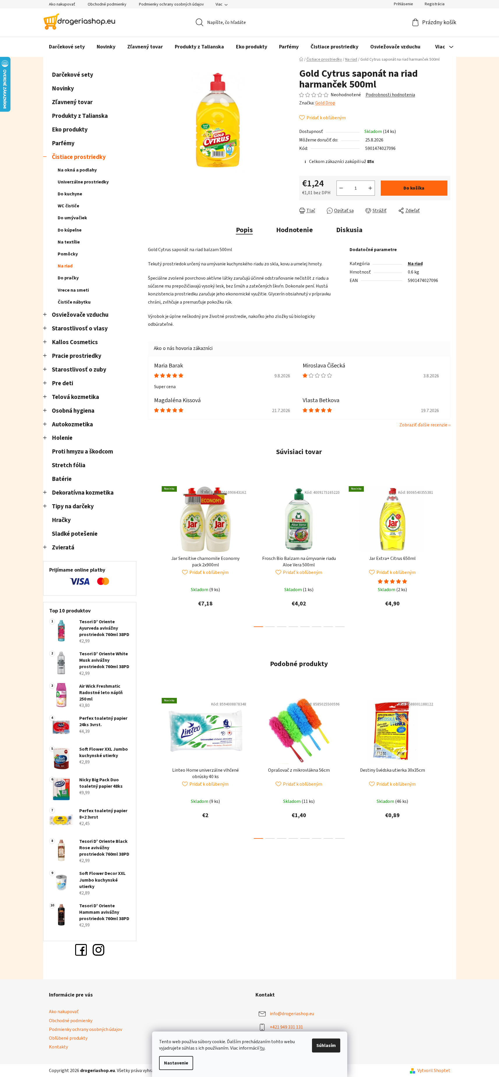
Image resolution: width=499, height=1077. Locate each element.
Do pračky (68, 278)
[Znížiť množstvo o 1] (341, 188)
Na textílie (69, 242)
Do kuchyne (70, 194)
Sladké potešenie (75, 534)
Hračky (62, 520)
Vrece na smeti (73, 290)
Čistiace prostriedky (79, 157)
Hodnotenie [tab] (294, 230)
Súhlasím (326, 1045)
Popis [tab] (244, 230)
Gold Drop (325, 103)
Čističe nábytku (74, 302)
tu (262, 1048)
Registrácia (435, 4)
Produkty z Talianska (80, 116)
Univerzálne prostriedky (83, 182)
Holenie (62, 438)
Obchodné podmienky (107, 4)
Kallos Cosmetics (75, 342)
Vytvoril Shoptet (433, 1070)
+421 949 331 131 (286, 1027)
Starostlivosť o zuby (79, 369)
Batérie (62, 479)
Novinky (63, 88)
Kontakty (58, 1047)
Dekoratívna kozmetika (83, 492)
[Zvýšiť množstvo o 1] (370, 188)
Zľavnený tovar (72, 102)
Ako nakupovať (62, 4)
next (445, 555)
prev (152, 555)
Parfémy (63, 143)
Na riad (65, 266)
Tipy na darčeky (73, 506)
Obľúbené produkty (68, 1038)
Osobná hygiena (73, 411)
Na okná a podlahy (77, 170)
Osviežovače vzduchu (80, 315)
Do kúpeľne (70, 230)
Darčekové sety (72, 75)
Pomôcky (68, 254)
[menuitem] (67, 47)
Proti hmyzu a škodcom (82, 451)
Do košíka (413, 188)
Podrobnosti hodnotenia (390, 95)
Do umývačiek (72, 218)
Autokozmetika (72, 424)
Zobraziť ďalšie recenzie (423, 425)
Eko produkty (70, 129)
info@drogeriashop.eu (292, 1014)
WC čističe (68, 206)
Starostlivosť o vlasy (80, 328)
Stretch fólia (68, 465)
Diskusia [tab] (349, 230)
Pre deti (62, 383)
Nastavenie (176, 1063)
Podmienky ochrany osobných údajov (171, 4)
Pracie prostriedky (76, 356)
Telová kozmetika (75, 397)
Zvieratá (63, 547)
